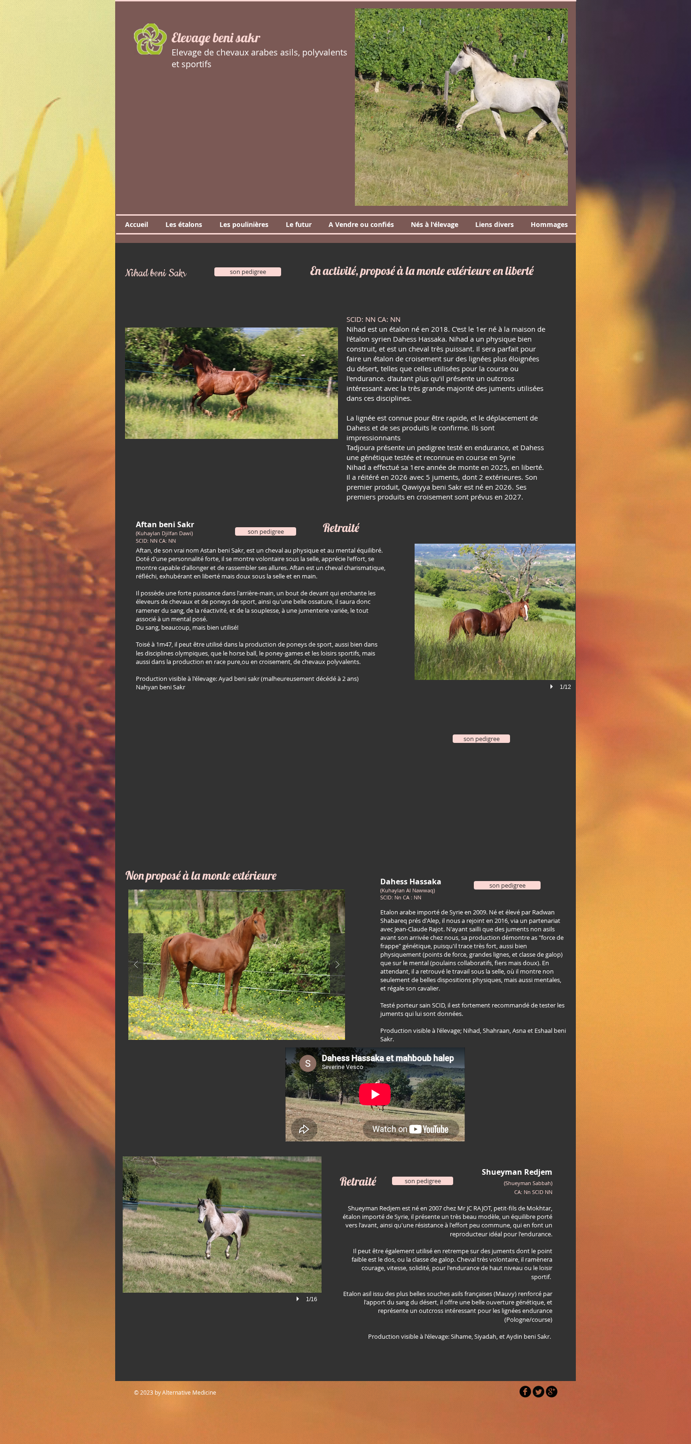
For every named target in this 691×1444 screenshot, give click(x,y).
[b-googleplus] (552, 1391)
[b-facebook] (525, 1391)
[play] (553, 686)
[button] (461, 107)
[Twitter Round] (538, 1391)
